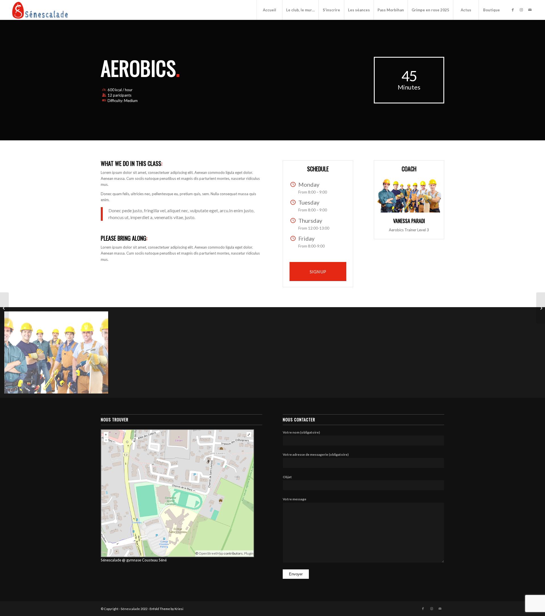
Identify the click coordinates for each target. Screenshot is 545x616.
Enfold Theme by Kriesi (166, 609)
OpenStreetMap (211, 553)
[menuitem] (269, 10)
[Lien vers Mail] (530, 9)
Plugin (248, 553)
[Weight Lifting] (4, 308)
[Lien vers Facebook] (513, 9)
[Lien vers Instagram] (521, 9)
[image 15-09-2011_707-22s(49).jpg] (58, 354)
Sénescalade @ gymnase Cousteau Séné (134, 560)
